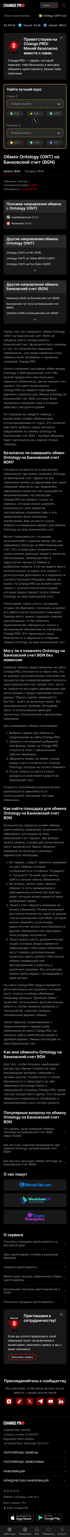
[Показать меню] (63, 5)
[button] (12, 171)
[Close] (61, 38)
